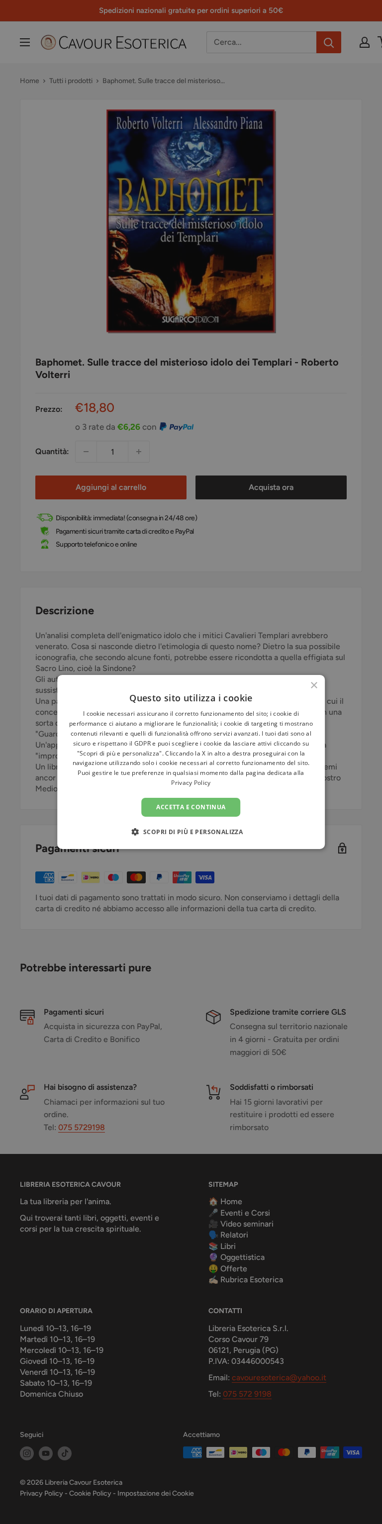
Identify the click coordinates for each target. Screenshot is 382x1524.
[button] (191, 832)
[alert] (191, 762)
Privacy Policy (190, 782)
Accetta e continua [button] (190, 807)
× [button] (313, 685)
